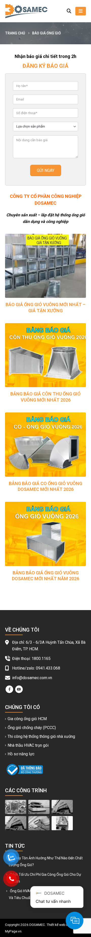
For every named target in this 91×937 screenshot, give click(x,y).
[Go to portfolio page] (15, 806)
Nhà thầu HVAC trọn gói (28, 745)
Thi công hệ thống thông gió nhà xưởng (41, 736)
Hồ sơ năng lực (21, 754)
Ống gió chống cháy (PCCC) (32, 727)
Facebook (9, 689)
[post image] (45, 266)
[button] (69, 11)
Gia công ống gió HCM (27, 718)
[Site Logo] (26, 11)
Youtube (19, 689)
